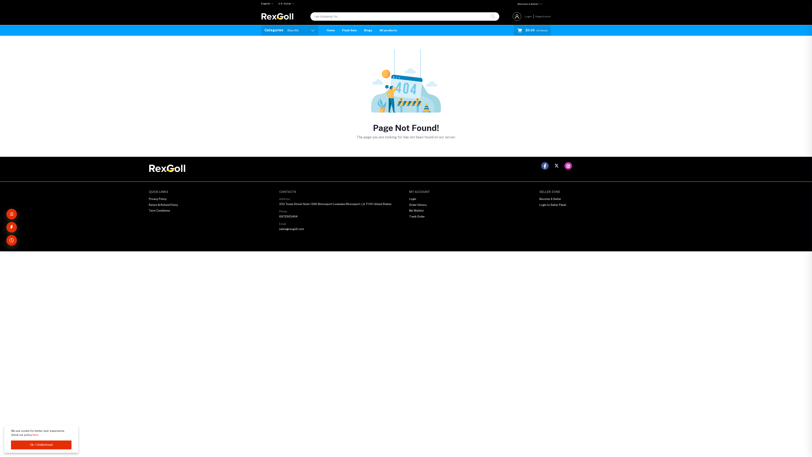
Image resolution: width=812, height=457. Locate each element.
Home (331, 30)
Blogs (368, 30)
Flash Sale (349, 30)
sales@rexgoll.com (291, 229)
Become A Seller (550, 199)
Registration (543, 16)
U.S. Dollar (284, 3)
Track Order (417, 216)
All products (388, 30)
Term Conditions (159, 210)
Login (528, 16)
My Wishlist (416, 210)
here (35, 434)
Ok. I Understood (41, 444)
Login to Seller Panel (552, 204)
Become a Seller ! (528, 4)
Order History (418, 204)
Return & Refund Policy (163, 204)
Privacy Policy (158, 199)
